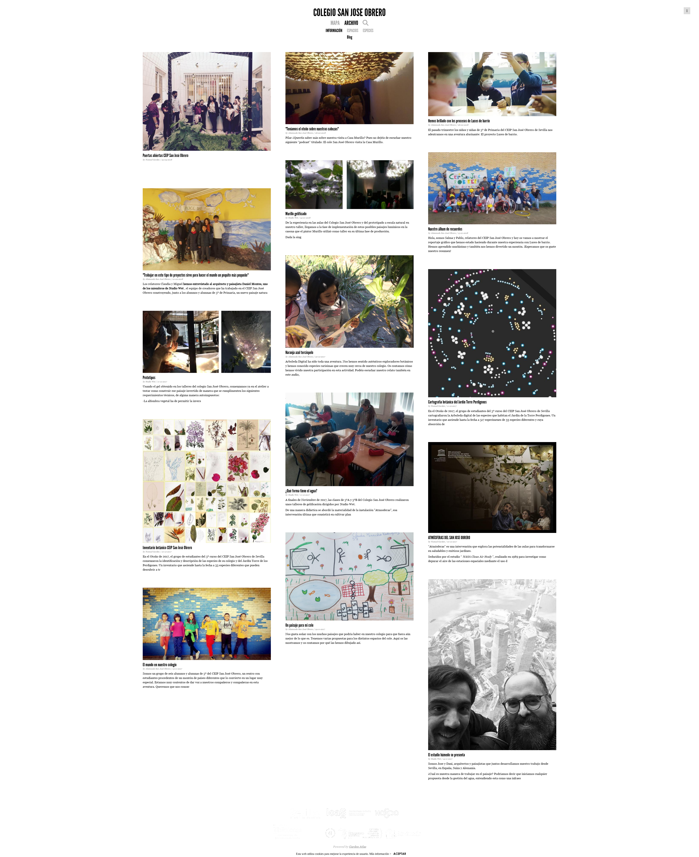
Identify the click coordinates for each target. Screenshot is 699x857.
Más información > (380, 853)
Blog (349, 37)
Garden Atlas (357, 846)
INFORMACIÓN (334, 30)
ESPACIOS (352, 30)
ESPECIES (368, 30)
